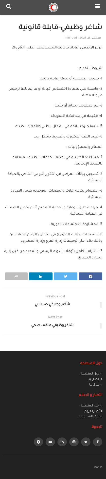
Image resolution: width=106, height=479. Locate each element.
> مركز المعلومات (90, 417)
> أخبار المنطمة (91, 406)
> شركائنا (95, 385)
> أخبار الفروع (93, 411)
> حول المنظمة (91, 374)
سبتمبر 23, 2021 (90, 38)
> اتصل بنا (95, 379)
